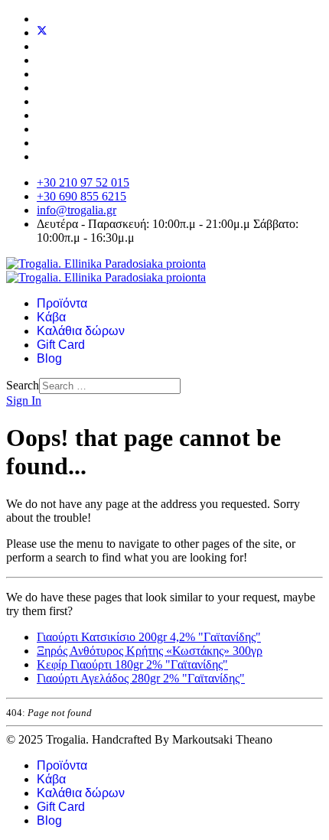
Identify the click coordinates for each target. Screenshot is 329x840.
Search (22, 385)
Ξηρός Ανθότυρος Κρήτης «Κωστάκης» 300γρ (149, 650)
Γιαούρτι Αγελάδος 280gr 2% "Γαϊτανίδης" (141, 678)
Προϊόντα (62, 303)
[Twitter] (42, 32)
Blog (49, 358)
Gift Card (61, 344)
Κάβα (51, 317)
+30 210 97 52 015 (83, 182)
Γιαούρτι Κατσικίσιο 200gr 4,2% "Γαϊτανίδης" (149, 636)
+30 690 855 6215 (81, 196)
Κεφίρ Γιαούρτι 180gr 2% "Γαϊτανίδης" (132, 664)
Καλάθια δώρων (81, 330)
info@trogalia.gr (76, 210)
